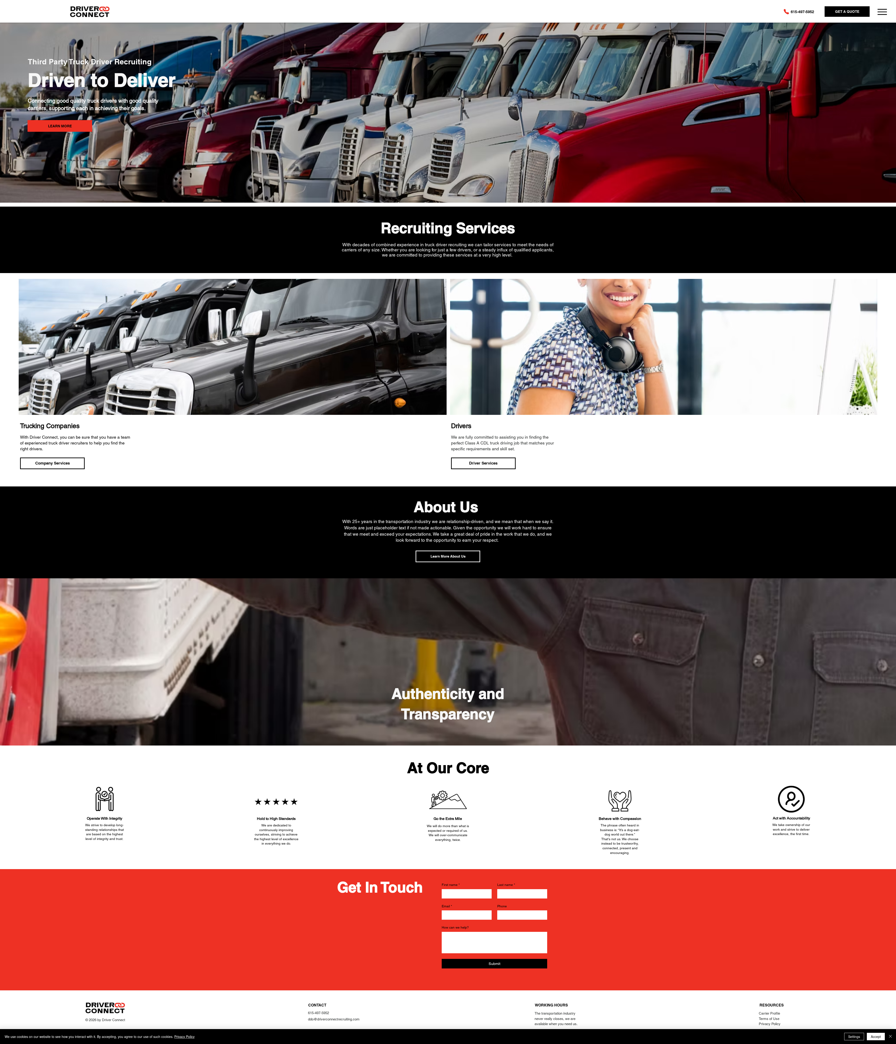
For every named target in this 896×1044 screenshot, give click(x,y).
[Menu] (882, 12)
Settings (854, 1036)
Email (447, 906)
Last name (506, 885)
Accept (876, 1036)
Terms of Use (769, 1019)
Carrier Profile (769, 1013)
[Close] (890, 1036)
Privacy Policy (769, 1024)
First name (451, 885)
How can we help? (455, 927)
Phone (502, 906)
